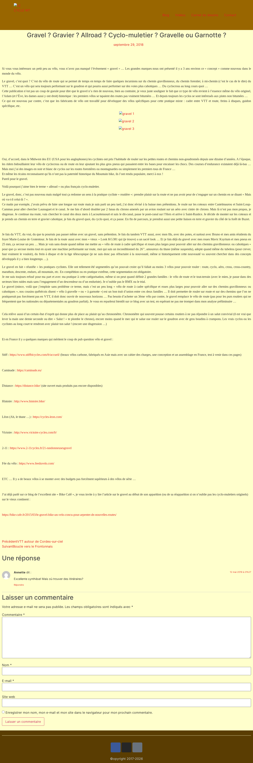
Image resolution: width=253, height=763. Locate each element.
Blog (165, 15)
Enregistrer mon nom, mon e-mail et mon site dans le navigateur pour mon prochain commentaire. (79, 712)
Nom (7, 665)
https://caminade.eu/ (29, 370)
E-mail (8, 680)
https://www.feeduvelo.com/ (36, 463)
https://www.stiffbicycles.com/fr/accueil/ (35, 354)
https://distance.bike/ (28, 385)
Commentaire (13, 614)
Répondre (19, 584)
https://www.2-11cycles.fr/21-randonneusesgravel (41, 448)
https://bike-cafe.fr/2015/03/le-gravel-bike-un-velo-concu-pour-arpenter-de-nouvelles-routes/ (59, 514)
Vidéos (180, 15)
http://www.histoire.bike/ (29, 401)
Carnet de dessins (204, 15)
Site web (8, 696)
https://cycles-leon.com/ (47, 416)
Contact (230, 15)
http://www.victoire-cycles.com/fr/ (35, 432)
